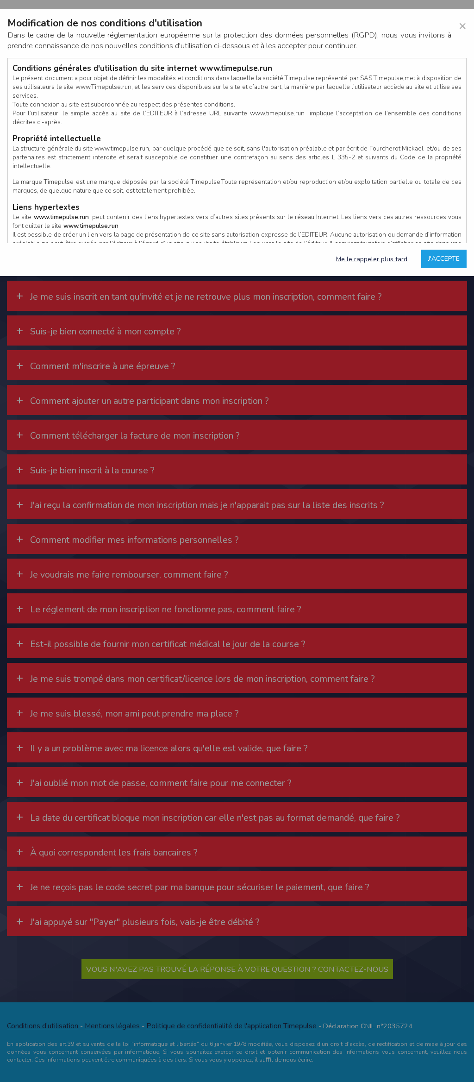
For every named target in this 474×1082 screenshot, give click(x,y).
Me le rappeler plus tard (371, 259)
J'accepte (444, 258)
